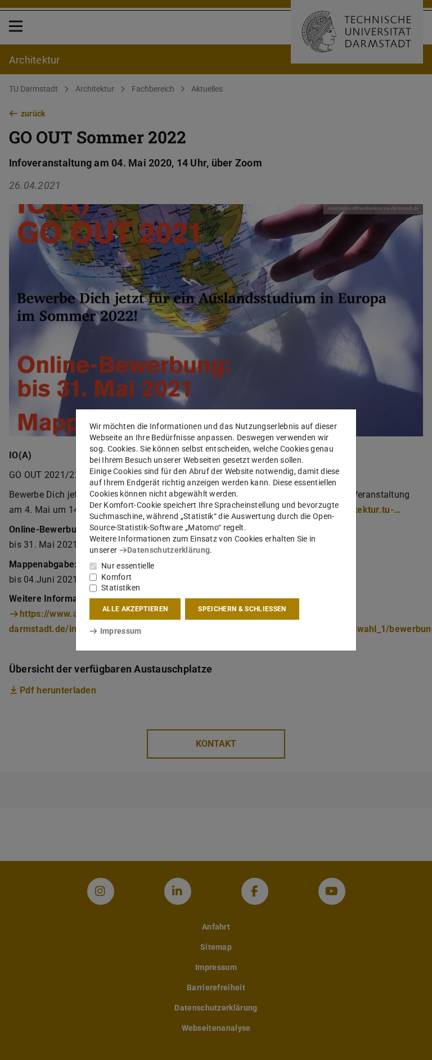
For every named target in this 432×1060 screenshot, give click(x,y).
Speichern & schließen (242, 609)
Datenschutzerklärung (168, 549)
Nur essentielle (128, 565)
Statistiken (120, 587)
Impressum (120, 630)
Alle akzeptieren (135, 609)
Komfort (116, 576)
